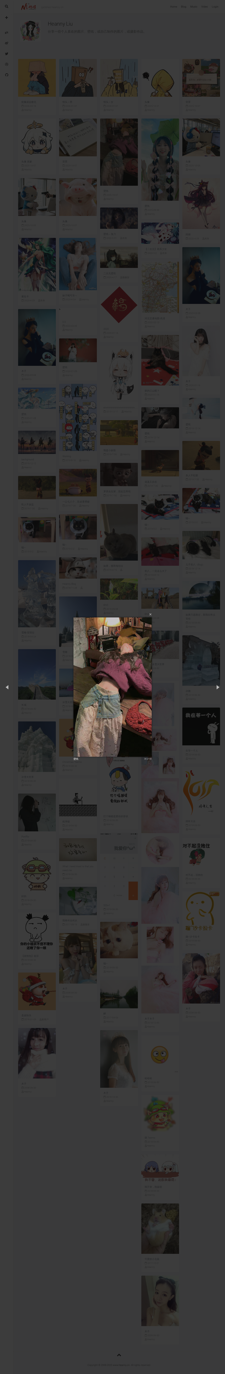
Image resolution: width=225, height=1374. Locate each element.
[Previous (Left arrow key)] (7, 687)
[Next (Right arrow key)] (217, 687)
